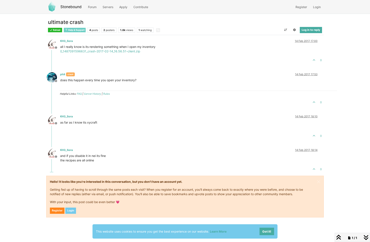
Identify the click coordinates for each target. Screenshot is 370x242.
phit (62, 74)
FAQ (79, 93)
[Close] (319, 181)
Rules (106, 93)
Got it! (266, 231)
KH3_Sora (66, 41)
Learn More (218, 231)
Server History (92, 93)
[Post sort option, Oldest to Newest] (285, 30)
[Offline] (53, 44)
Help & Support (76, 30)
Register (57, 210)
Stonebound (71, 6)
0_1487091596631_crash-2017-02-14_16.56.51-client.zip (100, 51)
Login (70, 210)
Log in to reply (311, 29)
